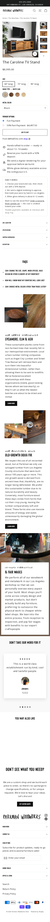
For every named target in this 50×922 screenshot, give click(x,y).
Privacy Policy (40, 477)
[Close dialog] (47, 442)
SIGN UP (37, 470)
